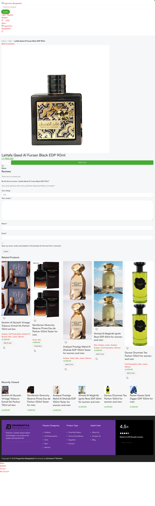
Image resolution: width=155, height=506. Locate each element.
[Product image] (16, 302)
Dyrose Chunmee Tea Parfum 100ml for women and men (138, 355)
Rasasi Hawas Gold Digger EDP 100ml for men (141, 398)
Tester (34, 340)
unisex (15, 337)
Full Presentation (15, 334)
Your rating (6, 191)
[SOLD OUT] (46, 275)
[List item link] (53, 441)
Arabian (5, 334)
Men (10, 41)
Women (21, 337)
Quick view (4, 347)
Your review (7, 198)
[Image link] (18, 427)
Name (4, 224)
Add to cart (82, 162)
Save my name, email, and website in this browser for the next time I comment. (31, 246)
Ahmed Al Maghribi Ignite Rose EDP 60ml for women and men (108, 336)
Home (4, 41)
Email (4, 233)
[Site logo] (12, 3)
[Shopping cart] (2, 31)
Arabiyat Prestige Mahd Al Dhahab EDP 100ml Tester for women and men (77, 350)
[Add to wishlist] (3, 166)
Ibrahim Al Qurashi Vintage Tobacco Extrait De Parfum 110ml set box (16, 325)
